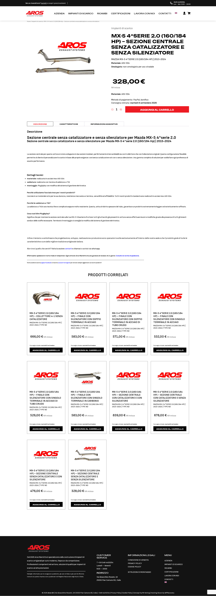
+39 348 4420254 (105, 562)
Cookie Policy (127, 593)
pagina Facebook (46, 263)
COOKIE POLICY (134, 567)
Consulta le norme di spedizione (127, 256)
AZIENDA (59, 13)
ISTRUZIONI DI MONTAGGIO (139, 572)
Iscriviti (44, 3)
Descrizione (40, 124)
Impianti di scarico (37, 21)
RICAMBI (102, 13)
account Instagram (64, 263)
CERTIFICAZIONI (120, 13)
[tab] (40, 124)
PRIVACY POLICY (135, 563)
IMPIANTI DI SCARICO (80, 13)
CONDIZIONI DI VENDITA (138, 560)
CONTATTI (164, 13)
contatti (68, 249)
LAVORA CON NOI (144, 13)
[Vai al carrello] (189, 13)
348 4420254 (104, 593)
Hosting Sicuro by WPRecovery (162, 593)
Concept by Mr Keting (141, 593)
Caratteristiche (69, 124)
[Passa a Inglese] (176, 13)
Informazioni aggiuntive (104, 124)
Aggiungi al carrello (157, 109)
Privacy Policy (116, 593)
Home (29, 21)
